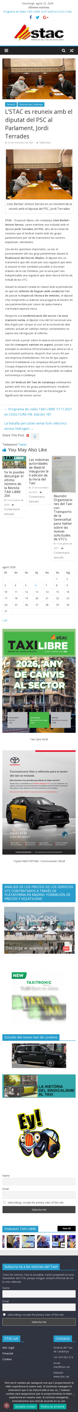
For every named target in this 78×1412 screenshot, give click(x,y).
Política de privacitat (53, 1406)
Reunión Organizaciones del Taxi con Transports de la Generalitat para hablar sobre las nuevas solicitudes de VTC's (63, 517)
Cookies (7, 1359)
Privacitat (7, 1353)
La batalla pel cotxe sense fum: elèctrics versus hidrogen (35, 426)
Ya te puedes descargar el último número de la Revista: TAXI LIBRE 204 (14, 484)
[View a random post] (72, 50)
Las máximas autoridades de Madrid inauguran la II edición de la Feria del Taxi (39, 471)
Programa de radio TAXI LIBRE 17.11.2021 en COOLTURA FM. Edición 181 (38, 411)
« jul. (5, 620)
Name (6, 1175)
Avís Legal (8, 1347)
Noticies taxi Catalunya (31, 104)
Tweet (22, 444)
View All (67, 1228)
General (11, 104)
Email (5, 1189)
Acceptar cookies (25, 1406)
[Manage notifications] (6, 1405)
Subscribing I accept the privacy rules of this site (35, 1202)
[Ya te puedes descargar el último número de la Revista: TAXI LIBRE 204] (14, 458)
